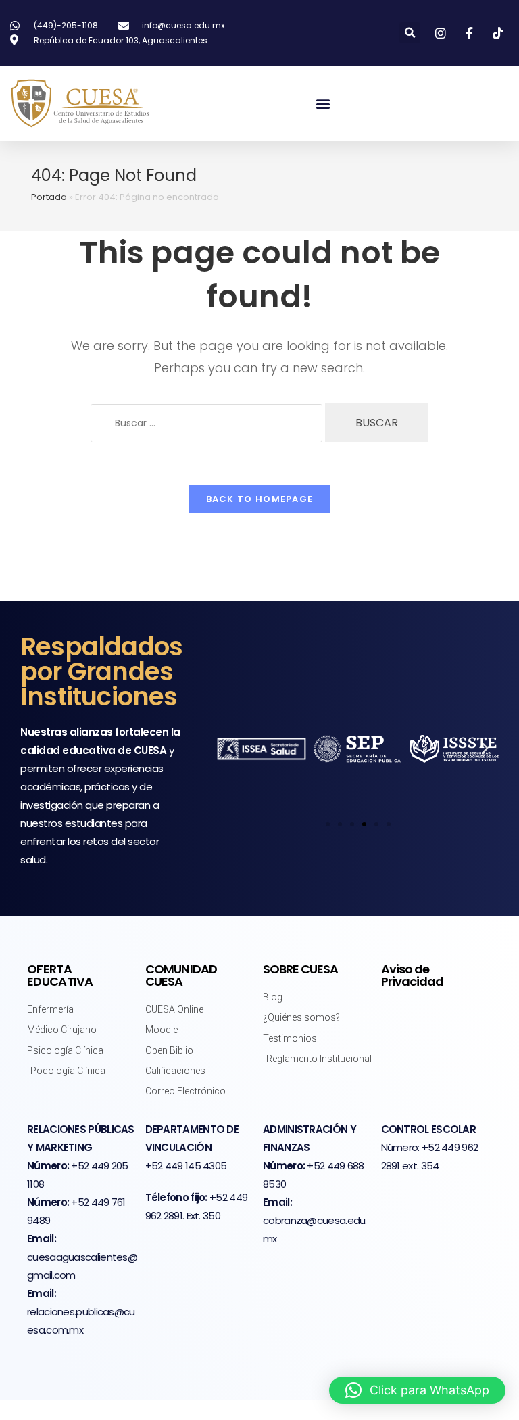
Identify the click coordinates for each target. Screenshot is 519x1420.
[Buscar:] (206, 423)
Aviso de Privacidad (412, 975)
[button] (409, 32)
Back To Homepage (260, 498)
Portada (49, 197)
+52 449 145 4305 (186, 1166)
